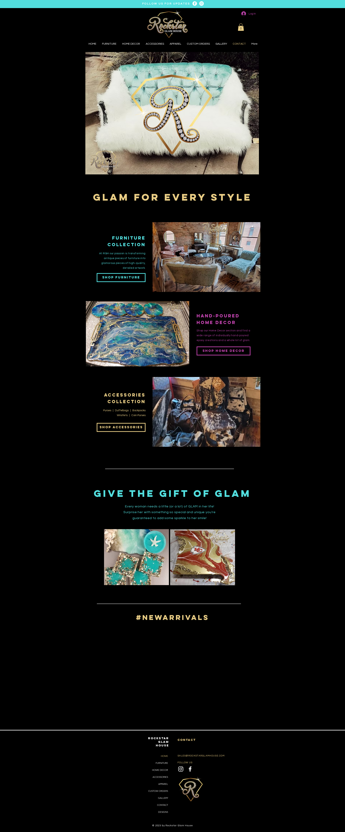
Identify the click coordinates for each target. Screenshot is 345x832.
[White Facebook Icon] (190, 769)
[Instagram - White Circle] (201, 3)
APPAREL (163, 784)
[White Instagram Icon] (180, 769)
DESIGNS (163, 812)
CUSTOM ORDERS (158, 791)
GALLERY (163, 798)
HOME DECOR (160, 770)
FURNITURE (162, 763)
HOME (164, 756)
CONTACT (162, 805)
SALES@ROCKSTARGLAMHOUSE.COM (201, 755)
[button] (241, 27)
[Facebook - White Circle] (194, 3)
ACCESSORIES (160, 777)
